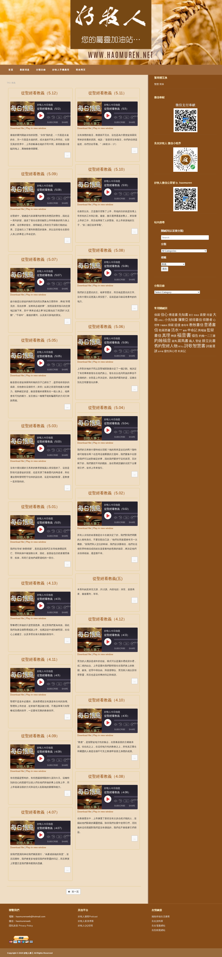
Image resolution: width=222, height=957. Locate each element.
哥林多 (196, 315)
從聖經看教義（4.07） (40, 812)
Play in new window (36, 128)
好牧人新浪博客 (86, 921)
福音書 (184, 335)
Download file (17, 128)
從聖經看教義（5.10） (107, 169)
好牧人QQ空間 (85, 925)
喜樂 (203, 314)
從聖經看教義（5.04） (107, 407)
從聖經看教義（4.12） (107, 619)
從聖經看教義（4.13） (40, 583)
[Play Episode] (40, 115)
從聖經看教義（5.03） (40, 426)
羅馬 (174, 340)
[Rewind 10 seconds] (53, 117)
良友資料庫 (157, 921)
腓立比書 (209, 341)
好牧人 (161, 320)
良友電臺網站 (158, 925)
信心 (164, 315)
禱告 (195, 335)
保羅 (157, 314)
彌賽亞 (183, 320)
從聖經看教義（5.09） (40, 174)
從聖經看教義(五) (108, 578)
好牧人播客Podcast (88, 916)
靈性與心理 (170, 351)
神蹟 (173, 335)
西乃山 (181, 346)
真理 (166, 335)
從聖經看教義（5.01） (40, 506)
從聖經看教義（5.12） (40, 93)
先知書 (183, 314)
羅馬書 (183, 341)
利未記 (182, 351)
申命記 (192, 330)
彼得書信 (195, 319)
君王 (191, 315)
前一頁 (75, 891)
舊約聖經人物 (166, 346)
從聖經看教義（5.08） (107, 250)
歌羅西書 (164, 330)
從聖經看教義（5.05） (40, 340)
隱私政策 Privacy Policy (21, 925)
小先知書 (170, 319)
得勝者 (207, 319)
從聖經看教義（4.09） (40, 736)
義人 (192, 341)
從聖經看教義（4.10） (107, 700)
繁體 (156, 84)
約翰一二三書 (207, 335)
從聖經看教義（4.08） (107, 776)
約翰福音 (162, 340)
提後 (177, 325)
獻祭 (185, 330)
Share (65, 122)
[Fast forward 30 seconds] (65, 117)
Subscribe (52, 122)
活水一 (176, 330)
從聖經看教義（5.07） (40, 259)
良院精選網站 (158, 930)
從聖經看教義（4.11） (40, 659)
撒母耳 (185, 325)
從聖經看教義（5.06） (107, 326)
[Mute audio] (48, 117)
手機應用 (163, 325)
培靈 (209, 314)
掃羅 (171, 325)
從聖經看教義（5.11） (107, 93)
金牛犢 (160, 351)
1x (59, 117)
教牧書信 (196, 325)
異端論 (202, 330)
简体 (161, 84)
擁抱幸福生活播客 (161, 916)
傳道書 (173, 314)
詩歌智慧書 (194, 345)
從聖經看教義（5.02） (107, 493)
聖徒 (198, 341)
